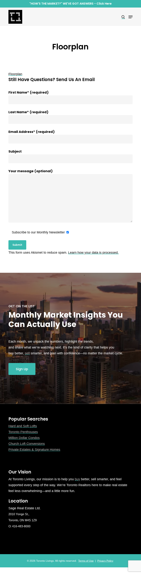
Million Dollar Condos (24, 438)
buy (77, 479)
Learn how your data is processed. (93, 252)
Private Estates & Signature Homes (34, 449)
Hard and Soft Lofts (22, 426)
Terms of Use (86, 560)
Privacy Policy (105, 560)
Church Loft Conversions (26, 444)
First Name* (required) (28, 92)
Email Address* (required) (31, 131)
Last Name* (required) (28, 112)
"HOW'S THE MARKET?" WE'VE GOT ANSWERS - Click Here (70, 3)
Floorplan (15, 74)
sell (27, 353)
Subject (15, 151)
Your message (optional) (30, 171)
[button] (131, 17)
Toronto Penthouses (23, 432)
